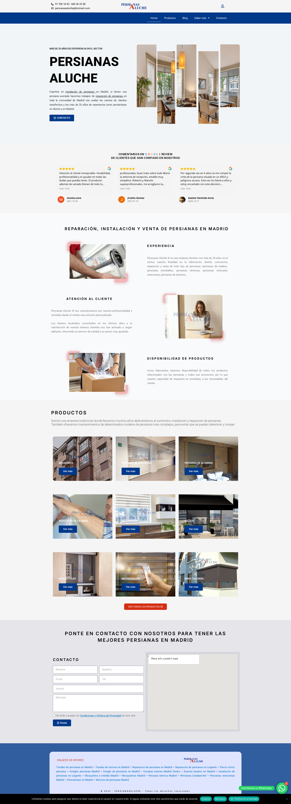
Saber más (200, 18)
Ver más (68, 471)
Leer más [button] (64, 188)
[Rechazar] (286, 799)
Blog (185, 18)
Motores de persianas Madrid (112, 779)
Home (154, 18)
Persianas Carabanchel (193, 775)
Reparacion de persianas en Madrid (152, 767)
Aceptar (206, 798)
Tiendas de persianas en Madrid (74, 767)
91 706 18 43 (62, 4)
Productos (170, 18)
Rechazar (220, 798)
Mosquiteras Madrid (133, 775)
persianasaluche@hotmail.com (72, 8)
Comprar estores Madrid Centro (161, 771)
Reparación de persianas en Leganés (196, 767)
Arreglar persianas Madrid (84, 771)
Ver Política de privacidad (244, 798)
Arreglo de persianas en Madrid (121, 771)
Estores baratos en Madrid (199, 771)
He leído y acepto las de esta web (95, 715)
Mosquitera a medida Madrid (101, 775)
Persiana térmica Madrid (163, 775)
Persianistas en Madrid (80, 779)
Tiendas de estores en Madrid (112, 767)
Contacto (221, 18)
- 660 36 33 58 (77, 4)
